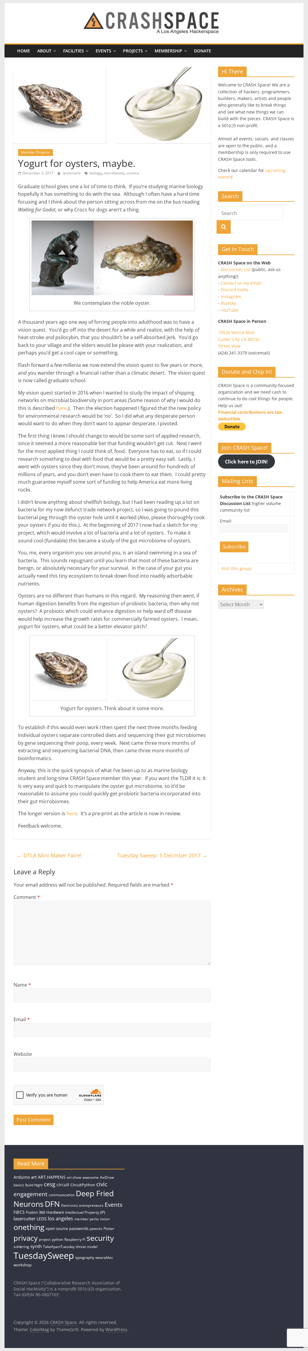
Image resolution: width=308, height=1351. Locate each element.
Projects (133, 51)
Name (22, 984)
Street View (229, 346)
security (100, 1238)
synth (36, 1246)
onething (29, 1227)
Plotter (109, 1228)
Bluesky (228, 303)
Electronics (69, 1205)
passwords (78, 1228)
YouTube (230, 310)
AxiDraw (107, 1177)
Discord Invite (234, 289)
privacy (26, 1238)
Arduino (22, 1177)
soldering (21, 1246)
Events (103, 51)
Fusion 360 (35, 1212)
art (34, 1177)
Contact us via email (241, 283)
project (45, 1239)
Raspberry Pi (74, 1239)
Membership (168, 51)
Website (23, 1054)
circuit (63, 1184)
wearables (104, 1257)
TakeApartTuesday (59, 1246)
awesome (90, 1177)
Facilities (73, 51)
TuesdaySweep (44, 1256)
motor (105, 1219)
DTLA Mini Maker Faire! (49, 855)
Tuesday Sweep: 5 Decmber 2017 (162, 855)
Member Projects (35, 152)
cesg (49, 1184)
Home (23, 51)
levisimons (72, 173)
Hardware (55, 1212)
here (61, 408)
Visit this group (236, 568)
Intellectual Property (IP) (85, 1212)
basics (19, 1184)
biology (96, 173)
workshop (23, 1265)
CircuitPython (82, 1184)
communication (62, 1194)
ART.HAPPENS (52, 1177)
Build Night (34, 1185)
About (44, 51)
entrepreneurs (91, 1205)
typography (84, 1257)
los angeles (60, 1218)
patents (96, 1228)
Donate (202, 51)
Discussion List (236, 269)
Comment (27, 897)
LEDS (42, 1219)
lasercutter (24, 1218)
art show (74, 1177)
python (57, 1239)
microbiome (114, 173)
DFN (52, 1204)
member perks (86, 1219)
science (133, 173)
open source (57, 1228)
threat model (86, 1246)
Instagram (231, 296)
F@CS (19, 1212)
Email (22, 1019)
